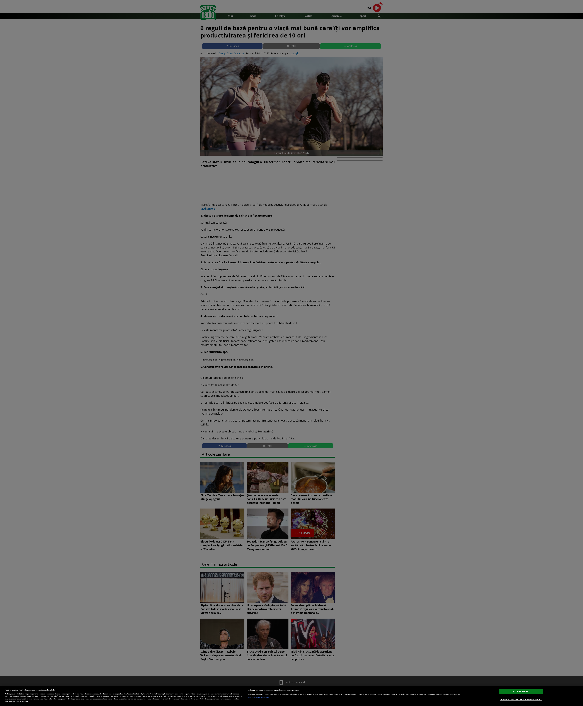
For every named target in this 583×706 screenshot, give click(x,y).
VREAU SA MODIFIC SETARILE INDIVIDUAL (521, 699)
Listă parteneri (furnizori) (258, 697)
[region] (291, 696)
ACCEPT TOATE (521, 691)
